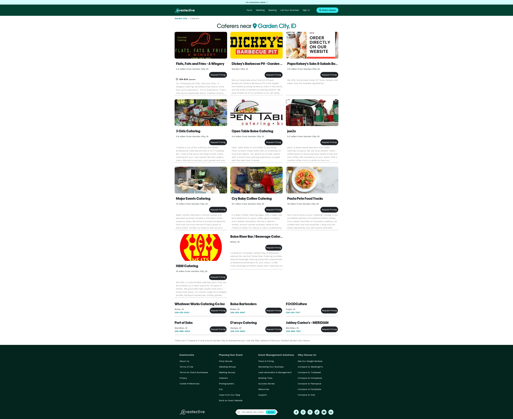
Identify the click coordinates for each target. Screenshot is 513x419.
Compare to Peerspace (309, 383)
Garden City (181, 18)
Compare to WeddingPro (310, 366)
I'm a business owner (256, 2)
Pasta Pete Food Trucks (305, 199)
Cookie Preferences (189, 383)
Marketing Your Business (271, 366)
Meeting (272, 10)
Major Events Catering (193, 199)
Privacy (183, 378)
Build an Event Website (230, 400)
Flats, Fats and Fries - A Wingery (200, 64)
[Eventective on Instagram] (303, 412)
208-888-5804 (182, 331)
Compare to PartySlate (309, 389)
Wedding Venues (227, 366)
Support (262, 395)
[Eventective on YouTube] (324, 412)
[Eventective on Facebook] (296, 412)
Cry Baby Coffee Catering (252, 199)
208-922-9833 (237, 331)
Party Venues (225, 361)
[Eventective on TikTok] (317, 412)
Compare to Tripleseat (309, 372)
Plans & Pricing (266, 361)
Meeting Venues (227, 372)
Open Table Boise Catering (252, 131)
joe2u (291, 131)
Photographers (226, 383)
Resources (263, 389)
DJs (221, 389)
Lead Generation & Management (275, 372)
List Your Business (289, 10)
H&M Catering (187, 266)
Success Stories (266, 383)
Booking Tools (265, 378)
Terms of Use (186, 366)
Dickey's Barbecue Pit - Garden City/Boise (264, 64)
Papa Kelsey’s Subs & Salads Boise (313, 64)
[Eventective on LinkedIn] (330, 412)
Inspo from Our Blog (229, 395)
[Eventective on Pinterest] (310, 412)
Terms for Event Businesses (194, 372)
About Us (184, 361)
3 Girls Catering (188, 131)
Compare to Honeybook (310, 378)
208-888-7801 (293, 331)
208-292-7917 (293, 312)
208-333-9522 (182, 312)
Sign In (306, 10)
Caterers (223, 378)
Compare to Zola (306, 395)
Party (249, 10)
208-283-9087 (237, 312)
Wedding (260, 10)
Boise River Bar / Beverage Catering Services (264, 237)
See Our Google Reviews (310, 361)
